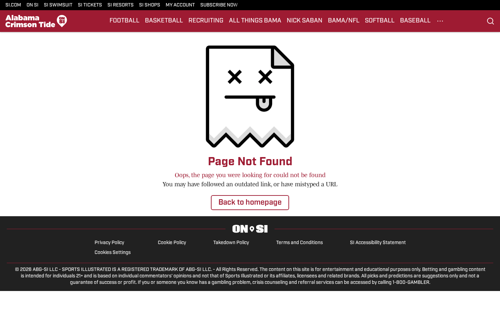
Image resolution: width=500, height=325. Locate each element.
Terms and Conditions (299, 242)
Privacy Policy (109, 242)
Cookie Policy (172, 242)
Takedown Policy (231, 242)
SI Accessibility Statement (378, 242)
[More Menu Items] (440, 21)
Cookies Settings (113, 252)
